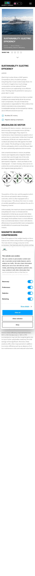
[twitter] (21, 52)
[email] (12, 52)
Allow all (17, 312)
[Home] (6, 3)
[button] (18, 3)
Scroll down (17, 57)
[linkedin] (18, 52)
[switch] (30, 287)
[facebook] (15, 52)
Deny (17, 325)
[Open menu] (30, 3)
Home (6, 46)
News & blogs (15, 46)
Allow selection (17, 318)
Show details (25, 306)
